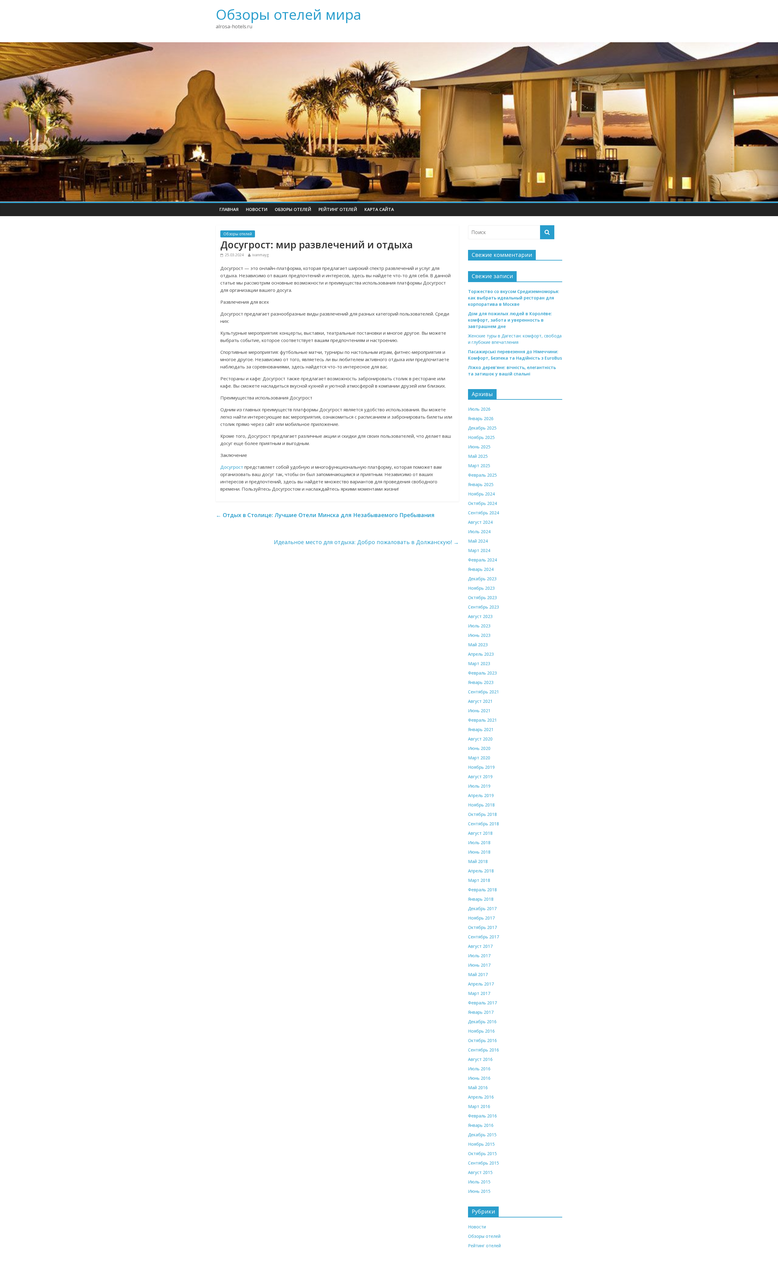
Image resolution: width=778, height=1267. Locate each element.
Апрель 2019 (481, 795)
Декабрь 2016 (482, 1021)
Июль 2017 (479, 955)
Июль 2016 (479, 1069)
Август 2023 (480, 616)
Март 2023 (479, 663)
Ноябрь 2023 (481, 588)
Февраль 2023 (482, 673)
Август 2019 (480, 776)
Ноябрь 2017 (481, 918)
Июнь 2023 (479, 635)
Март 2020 (479, 758)
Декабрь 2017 (482, 908)
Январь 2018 (481, 899)
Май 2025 (478, 456)
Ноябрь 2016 (481, 1031)
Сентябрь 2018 (483, 824)
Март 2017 (479, 993)
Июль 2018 (479, 842)
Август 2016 (480, 1059)
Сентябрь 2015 (483, 1163)
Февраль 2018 (482, 889)
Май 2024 (478, 541)
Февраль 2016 (482, 1116)
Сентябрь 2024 (483, 513)
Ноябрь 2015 (481, 1144)
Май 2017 (478, 974)
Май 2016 (478, 1087)
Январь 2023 (481, 682)
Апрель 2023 (481, 654)
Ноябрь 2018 (481, 805)
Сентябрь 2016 (483, 1050)
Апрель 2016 (481, 1097)
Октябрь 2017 (482, 927)
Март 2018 (479, 880)
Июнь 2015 (479, 1191)
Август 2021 (480, 701)
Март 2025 (479, 465)
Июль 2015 (479, 1182)
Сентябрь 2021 (483, 692)
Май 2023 (478, 644)
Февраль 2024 (482, 560)
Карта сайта (379, 209)
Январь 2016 (481, 1125)
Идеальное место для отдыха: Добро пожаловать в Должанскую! (366, 542)
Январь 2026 (481, 418)
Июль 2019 (479, 786)
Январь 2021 (481, 729)
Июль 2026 (479, 409)
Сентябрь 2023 (483, 607)
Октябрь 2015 (482, 1153)
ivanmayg (260, 254)
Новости (256, 209)
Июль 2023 (479, 626)
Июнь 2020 (479, 748)
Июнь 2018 (479, 852)
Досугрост (231, 467)
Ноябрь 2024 (481, 494)
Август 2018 (480, 833)
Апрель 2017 (481, 984)
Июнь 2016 (479, 1078)
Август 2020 (480, 739)
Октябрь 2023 (482, 597)
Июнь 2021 (479, 710)
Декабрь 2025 (482, 428)
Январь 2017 (481, 1012)
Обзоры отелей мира (288, 14)
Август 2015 (480, 1172)
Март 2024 (479, 550)
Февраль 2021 (482, 720)
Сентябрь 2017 (483, 937)
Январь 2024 (481, 569)
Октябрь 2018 (482, 814)
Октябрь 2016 (482, 1040)
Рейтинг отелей (337, 209)
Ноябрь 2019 (481, 767)
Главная (229, 209)
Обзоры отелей (293, 209)
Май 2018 (478, 861)
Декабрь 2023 (482, 579)
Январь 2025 (481, 484)
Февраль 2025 (482, 475)
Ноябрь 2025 (481, 437)
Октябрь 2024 (482, 503)
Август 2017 (480, 946)
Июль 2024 (479, 531)
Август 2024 (480, 522)
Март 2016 (479, 1106)
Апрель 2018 (481, 871)
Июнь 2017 (479, 965)
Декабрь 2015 (482, 1135)
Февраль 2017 (482, 1003)
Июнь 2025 (479, 447)
